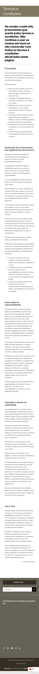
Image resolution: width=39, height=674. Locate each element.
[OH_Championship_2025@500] (10, 613)
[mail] (16, 648)
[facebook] (4, 648)
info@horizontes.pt (21, 663)
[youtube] (12, 648)
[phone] (20, 648)
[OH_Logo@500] (28, 610)
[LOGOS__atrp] (28, 615)
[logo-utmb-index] (28, 623)
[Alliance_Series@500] (10, 629)
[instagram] (8, 648)
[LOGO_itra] (28, 631)
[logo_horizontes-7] (11, 2)
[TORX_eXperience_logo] (11, 636)
